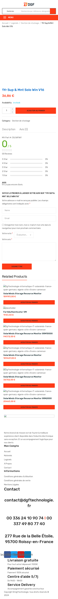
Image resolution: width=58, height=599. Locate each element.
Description (8, 129)
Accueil (5, 23)
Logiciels (14, 23)
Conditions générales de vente (17, 480)
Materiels (8, 455)
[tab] (8, 130)
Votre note (7, 233)
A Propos (8, 464)
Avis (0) (23, 129)
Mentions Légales (11, 484)
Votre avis (7, 239)
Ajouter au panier (36, 111)
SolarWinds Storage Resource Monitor (22, 293)
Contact (7, 468)
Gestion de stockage (30, 23)
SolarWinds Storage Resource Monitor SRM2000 (27, 398)
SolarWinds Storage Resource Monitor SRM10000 (28, 333)
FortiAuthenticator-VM (15, 312)
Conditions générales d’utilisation (18, 476)
